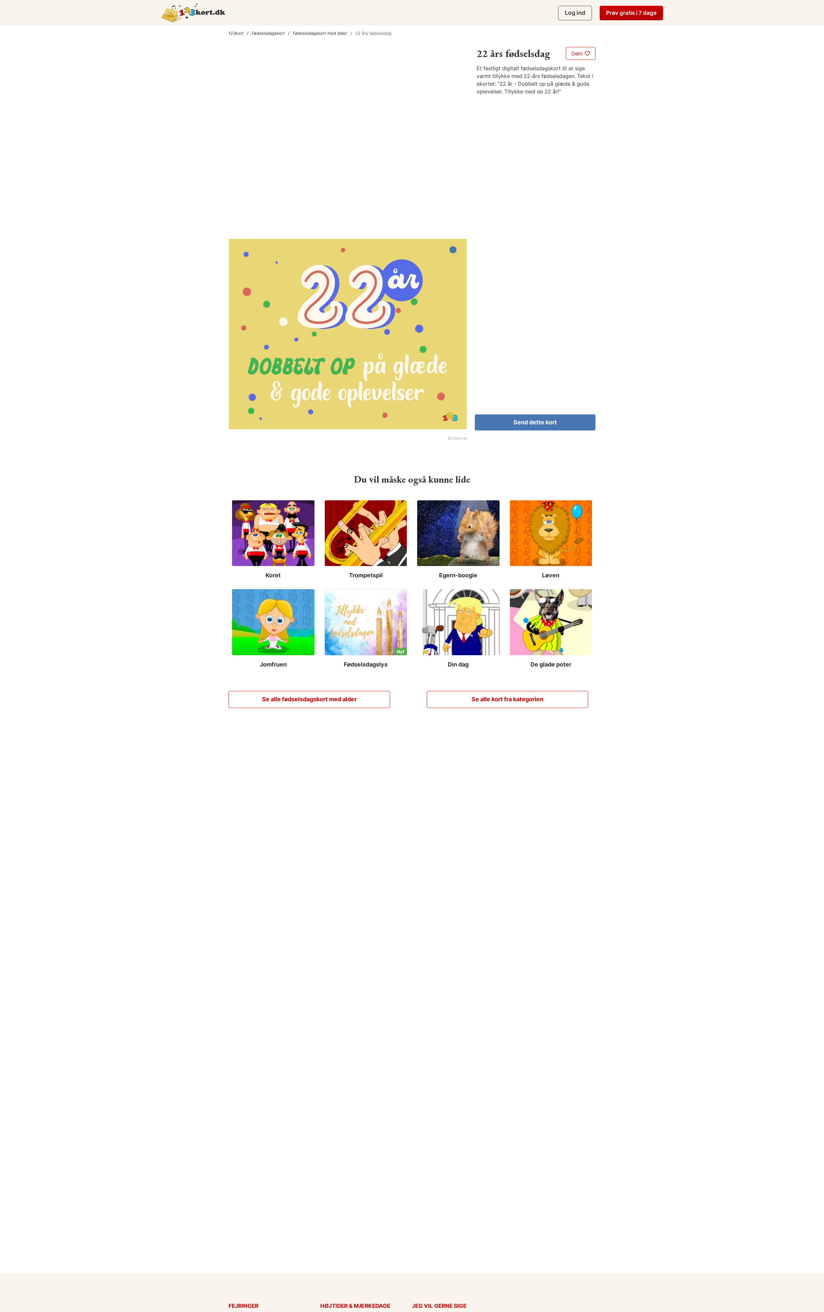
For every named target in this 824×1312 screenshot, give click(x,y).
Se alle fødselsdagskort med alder (309, 699)
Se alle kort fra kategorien (507, 699)
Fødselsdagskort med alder (320, 33)
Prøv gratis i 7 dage (631, 13)
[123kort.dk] (193, 13)
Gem (577, 53)
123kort (236, 33)
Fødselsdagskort (268, 33)
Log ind (575, 12)
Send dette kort (535, 422)
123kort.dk (459, 438)
